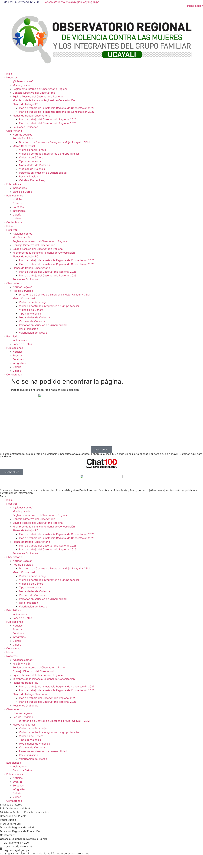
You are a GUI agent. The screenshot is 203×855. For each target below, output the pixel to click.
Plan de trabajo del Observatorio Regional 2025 (47, 119)
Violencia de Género (31, 157)
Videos (17, 218)
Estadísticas (13, 184)
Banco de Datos (22, 191)
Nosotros (11, 77)
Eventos (17, 203)
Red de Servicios (23, 138)
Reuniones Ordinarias (25, 127)
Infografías (19, 210)
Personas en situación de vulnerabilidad (43, 172)
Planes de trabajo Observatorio (31, 115)
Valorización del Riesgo (33, 180)
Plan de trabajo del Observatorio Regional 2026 (47, 123)
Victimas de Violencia (32, 168)
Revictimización (28, 176)
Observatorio (14, 130)
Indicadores (20, 187)
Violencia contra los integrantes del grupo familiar (49, 153)
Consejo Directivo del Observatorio (34, 92)
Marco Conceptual (24, 146)
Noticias (18, 199)
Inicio (9, 73)
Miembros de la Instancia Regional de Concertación (44, 100)
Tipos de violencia (30, 161)
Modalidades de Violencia (34, 165)
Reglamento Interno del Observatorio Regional (40, 88)
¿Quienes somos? (23, 81)
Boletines (18, 207)
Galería (17, 214)
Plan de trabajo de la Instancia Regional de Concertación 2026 (57, 111)
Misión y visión (21, 85)
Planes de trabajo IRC (26, 104)
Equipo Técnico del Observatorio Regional (38, 96)
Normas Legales (22, 134)
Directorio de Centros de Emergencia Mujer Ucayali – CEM (54, 142)
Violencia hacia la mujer (33, 149)
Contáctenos (14, 222)
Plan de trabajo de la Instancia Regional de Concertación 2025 (57, 107)
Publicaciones (14, 195)
